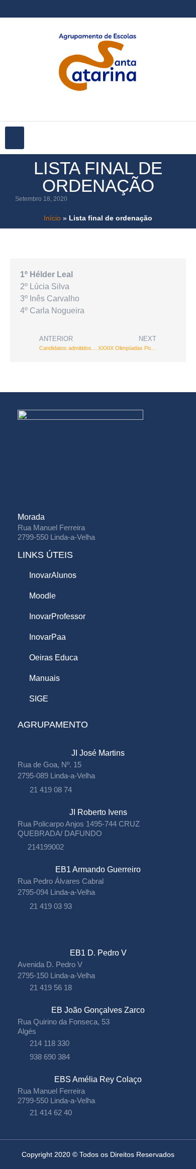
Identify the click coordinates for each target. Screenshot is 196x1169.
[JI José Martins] (98, 743)
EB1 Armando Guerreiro (98, 869)
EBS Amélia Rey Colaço (98, 1079)
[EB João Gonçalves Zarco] (98, 1000)
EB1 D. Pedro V (98, 953)
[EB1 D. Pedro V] (98, 943)
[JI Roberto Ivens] (98, 802)
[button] (14, 138)
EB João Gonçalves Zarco (98, 1010)
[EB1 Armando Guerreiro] (98, 859)
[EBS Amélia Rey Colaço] (98, 1069)
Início (52, 218)
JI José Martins (98, 753)
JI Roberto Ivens (98, 812)
